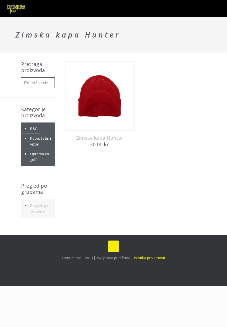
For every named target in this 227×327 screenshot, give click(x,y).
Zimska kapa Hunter (99, 137)
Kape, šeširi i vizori (40, 141)
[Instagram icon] (122, 266)
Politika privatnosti (149, 257)
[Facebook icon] (105, 266)
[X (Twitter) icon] (111, 266)
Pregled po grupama (39, 208)
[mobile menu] (218, 8)
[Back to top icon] (113, 246)
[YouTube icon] (116, 266)
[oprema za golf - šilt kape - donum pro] (16, 8)
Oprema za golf (39, 156)
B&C (33, 128)
